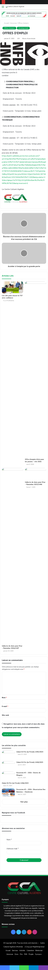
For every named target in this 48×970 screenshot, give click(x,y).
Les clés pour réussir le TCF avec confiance (12, 296)
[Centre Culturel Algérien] (15, 7)
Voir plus (24, 802)
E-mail (5, 706)
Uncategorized (23, 28)
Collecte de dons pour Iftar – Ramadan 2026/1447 (12, 647)
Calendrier (30, 951)
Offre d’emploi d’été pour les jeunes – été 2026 (34, 460)
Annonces (13, 23)
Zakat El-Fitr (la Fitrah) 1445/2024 (29, 752)
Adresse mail (13, 848)
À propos (38, 954)
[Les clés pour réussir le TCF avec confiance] (12, 287)
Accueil (6, 23)
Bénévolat (38, 951)
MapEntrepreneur (39, 947)
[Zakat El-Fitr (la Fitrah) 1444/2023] (8, 765)
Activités (22, 951)
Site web (5, 715)
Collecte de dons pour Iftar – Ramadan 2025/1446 (35, 483)
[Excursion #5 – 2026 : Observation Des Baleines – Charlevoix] (8, 792)
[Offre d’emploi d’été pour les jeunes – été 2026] (35, 369)
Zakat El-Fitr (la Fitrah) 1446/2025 (15, 783)
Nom (4, 698)
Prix (21, 954)
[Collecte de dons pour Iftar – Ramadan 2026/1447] (12, 556)
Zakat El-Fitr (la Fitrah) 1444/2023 (29, 762)
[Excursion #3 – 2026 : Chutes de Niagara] (8, 776)
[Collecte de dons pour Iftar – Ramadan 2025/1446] (35, 474)
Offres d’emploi (23, 23)
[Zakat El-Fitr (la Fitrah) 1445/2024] (8, 755)
